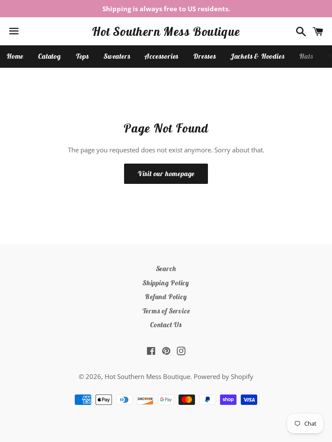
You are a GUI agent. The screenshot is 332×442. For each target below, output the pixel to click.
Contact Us (166, 324)
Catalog (49, 56)
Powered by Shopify (223, 376)
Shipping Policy (166, 282)
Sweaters (117, 56)
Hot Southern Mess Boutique (166, 31)
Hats (306, 56)
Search (166, 268)
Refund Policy (166, 296)
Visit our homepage (166, 173)
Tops (82, 56)
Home (14, 56)
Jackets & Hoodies (258, 56)
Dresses (204, 56)
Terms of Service (166, 310)
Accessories (162, 56)
